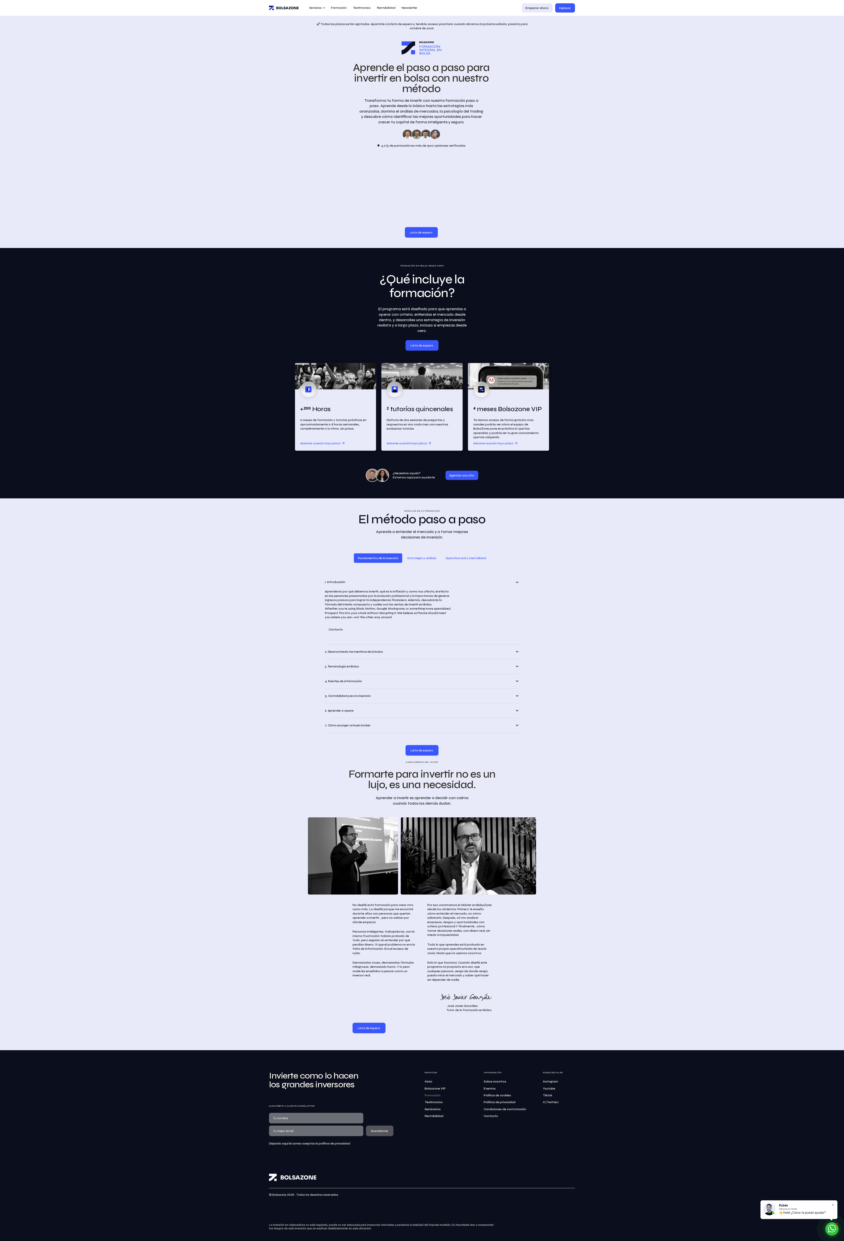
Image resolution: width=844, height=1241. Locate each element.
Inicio (428, 1081)
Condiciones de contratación (505, 1109)
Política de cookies (497, 1095)
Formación (432, 1095)
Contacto (491, 1116)
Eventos (490, 1088)
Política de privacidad (499, 1102)
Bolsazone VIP (435, 1088)
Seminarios (433, 1109)
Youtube (549, 1088)
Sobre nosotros (495, 1081)
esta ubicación (362, 1228)
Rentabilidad (434, 1116)
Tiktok (547, 1095)
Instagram (550, 1081)
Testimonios (434, 1102)
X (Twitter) (550, 1102)
